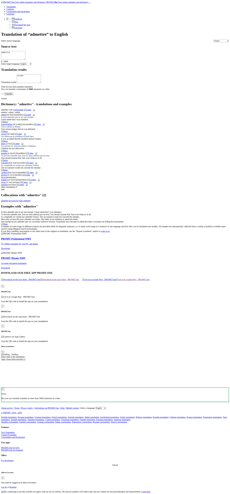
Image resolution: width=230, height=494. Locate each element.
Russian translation (26, 417)
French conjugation (119, 422)
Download (5, 248)
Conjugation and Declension (13, 437)
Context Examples (9, 435)
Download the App (22, 25)
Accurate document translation (14, 263)
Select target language (10, 64)
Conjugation (18, 11)
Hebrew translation (144, 417)
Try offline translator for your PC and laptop (19, 244)
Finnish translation (87, 420)
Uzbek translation (52, 420)
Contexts (10, 9)
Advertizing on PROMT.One (46, 408)
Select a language (87, 408)
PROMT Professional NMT (16, 238)
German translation (43, 417)
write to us (105, 231)
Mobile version (72, 408)
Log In (4, 487)
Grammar (10, 14)
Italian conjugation (63, 422)
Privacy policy (27, 408)
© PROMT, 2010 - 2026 (11, 413)
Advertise (18, 28)
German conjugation (45, 422)
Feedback (18, 19)
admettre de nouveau (10, 201)
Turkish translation (18, 420)
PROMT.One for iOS (10, 448)
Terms (16, 408)
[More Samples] (4, 122)
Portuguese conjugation (82, 422)
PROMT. (66, 2)
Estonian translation (104, 420)
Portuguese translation (212, 417)
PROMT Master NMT (13, 258)
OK (2, 492)
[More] (4, 224)
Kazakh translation (161, 417)
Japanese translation (122, 420)
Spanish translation (76, 417)
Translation (11, 7)
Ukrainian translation (70, 420)
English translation (9, 417)
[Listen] (27, 110)
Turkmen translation (35, 420)
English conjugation (27, 422)
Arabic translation (127, 417)
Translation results (8, 82)
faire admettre (24, 201)
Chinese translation (178, 417)
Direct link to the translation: (13, 357)
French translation (59, 417)
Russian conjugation (101, 422)
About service (7, 408)
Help (16, 22)
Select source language (10, 41)
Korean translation (194, 417)
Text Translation (8, 432)
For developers (7, 460)
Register (13, 487)
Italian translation (92, 417)
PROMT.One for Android (12, 450)
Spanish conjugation (9, 422)
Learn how (146, 492)
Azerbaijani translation (109, 417)
